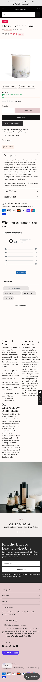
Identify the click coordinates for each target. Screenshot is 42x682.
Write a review (21, 272)
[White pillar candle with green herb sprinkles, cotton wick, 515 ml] (21, 60)
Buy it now (21, 117)
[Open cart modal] (38, 9)
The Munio (8, 29)
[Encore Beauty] (21, 9)
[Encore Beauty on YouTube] (13, 646)
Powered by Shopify (32, 668)
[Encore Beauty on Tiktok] (10, 646)
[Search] (37, 14)
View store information (11, 135)
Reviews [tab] (9, 281)
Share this (9, 147)
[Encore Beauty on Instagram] (6, 646)
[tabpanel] (21, 308)
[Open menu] (3, 9)
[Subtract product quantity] (4, 110)
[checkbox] (8, 298)
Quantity (5, 106)
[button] (21, 249)
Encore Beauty (19, 668)
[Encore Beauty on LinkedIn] (17, 646)
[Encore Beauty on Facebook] (3, 646)
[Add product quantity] (12, 110)
